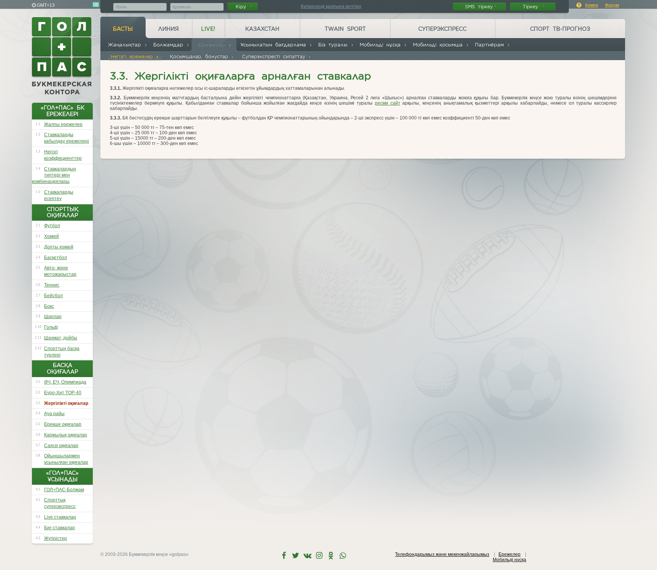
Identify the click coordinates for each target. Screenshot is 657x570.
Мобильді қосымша (439, 45)
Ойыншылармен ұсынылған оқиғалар (66, 459)
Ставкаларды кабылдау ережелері (66, 138)
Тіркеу (532, 7)
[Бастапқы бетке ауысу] (62, 56)
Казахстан (262, 29)
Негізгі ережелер (133, 56)
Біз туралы (334, 45)
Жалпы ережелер (63, 124)
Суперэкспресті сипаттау (275, 56)
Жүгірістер (55, 538)
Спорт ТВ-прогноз (560, 29)
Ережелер (213, 45)
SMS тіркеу (479, 7)
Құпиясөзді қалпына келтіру (331, 6)
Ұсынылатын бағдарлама (274, 45)
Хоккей (51, 236)
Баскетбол (55, 257)
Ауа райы (54, 413)
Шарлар (53, 316)
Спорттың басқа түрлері (61, 352)
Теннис (51, 285)
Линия (168, 29)
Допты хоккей (58, 247)
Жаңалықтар (126, 45)
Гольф (51, 327)
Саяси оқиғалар (61, 445)
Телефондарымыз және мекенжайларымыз (442, 554)
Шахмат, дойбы (60, 338)
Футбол (52, 225)
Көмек (591, 5)
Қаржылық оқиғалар (65, 435)
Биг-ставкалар (59, 527)
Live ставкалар (60, 517)
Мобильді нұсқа (382, 45)
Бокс (49, 306)
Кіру (242, 7)
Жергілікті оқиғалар (66, 403)
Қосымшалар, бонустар (200, 56)
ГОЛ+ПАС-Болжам (64, 489)
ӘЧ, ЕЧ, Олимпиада (65, 382)
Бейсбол (53, 295)
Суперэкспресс (442, 29)
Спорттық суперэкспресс (60, 503)
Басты (123, 29)
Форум (612, 5)
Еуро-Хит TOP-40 (62, 392)
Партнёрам (491, 45)
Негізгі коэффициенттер (63, 155)
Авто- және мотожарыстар (60, 271)
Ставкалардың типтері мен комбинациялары (54, 175)
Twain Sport (345, 29)
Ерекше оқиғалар (62, 424)
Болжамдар (169, 45)
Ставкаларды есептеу (58, 195)
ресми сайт (387, 103)
